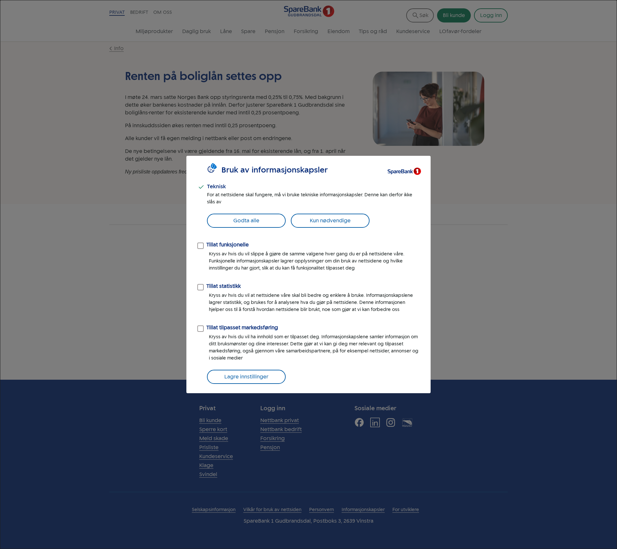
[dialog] (308, 274)
